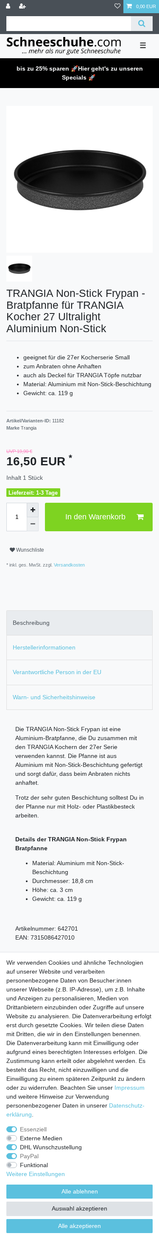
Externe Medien (41, 1138)
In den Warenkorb (95, 517)
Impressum (129, 1087)
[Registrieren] (23, 6)
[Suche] (142, 23)
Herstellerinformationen (44, 647)
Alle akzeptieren (79, 1225)
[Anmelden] (9, 6)
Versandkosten (69, 564)
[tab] (79, 622)
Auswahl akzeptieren (79, 1208)
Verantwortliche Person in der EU (57, 672)
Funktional (34, 1165)
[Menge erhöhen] (33, 510)
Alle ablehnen (79, 1191)
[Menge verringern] (33, 524)
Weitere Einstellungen (35, 1174)
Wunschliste (29, 550)
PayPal (29, 1156)
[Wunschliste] (117, 6)
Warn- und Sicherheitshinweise (54, 697)
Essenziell (33, 1129)
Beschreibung (31, 622)
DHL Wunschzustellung (51, 1147)
